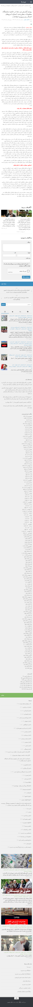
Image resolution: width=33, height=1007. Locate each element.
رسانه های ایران (26, 981)
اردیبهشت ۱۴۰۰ (28, 531)
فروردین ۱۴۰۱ (28, 511)
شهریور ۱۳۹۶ (29, 611)
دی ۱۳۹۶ (30, 604)
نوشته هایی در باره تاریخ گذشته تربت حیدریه (20, 847)
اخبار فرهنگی (14, 5)
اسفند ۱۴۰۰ (29, 513)
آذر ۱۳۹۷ (30, 584)
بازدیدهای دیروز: (28, 680)
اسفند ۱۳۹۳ (29, 666)
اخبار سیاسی (21, 5)
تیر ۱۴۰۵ (30, 420)
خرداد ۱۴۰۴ (29, 442)
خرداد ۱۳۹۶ (29, 617)
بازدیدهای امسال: (27, 687)
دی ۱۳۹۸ (30, 560)
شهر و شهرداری (26, 819)
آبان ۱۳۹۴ (29, 652)
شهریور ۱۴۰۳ (29, 458)
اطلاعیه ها (28, 782)
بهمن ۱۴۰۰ (29, 515)
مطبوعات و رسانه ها (5, 5)
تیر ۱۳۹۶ (30, 615)
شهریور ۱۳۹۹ (29, 546)
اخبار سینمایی (27, 735)
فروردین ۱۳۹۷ (28, 599)
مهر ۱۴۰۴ (29, 434)
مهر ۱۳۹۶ (29, 610)
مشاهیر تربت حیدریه (25, 833)
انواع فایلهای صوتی (25, 799)
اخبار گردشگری (26, 768)
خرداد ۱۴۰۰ (29, 529)
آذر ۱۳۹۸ (30, 562)
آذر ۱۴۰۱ (30, 496)
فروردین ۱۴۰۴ (28, 445)
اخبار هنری (30, 356)
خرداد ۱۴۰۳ (29, 464)
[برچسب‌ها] (28, 311)
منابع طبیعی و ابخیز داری (24, 840)
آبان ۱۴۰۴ (29, 432)
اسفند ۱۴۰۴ (29, 425)
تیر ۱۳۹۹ (30, 549)
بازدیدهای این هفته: (27, 683)
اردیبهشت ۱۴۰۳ (28, 465)
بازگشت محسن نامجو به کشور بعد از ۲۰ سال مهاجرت (17, 402)
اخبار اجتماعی (28, 5)
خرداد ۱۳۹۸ (29, 573)
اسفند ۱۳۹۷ (29, 579)
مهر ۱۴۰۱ (29, 500)
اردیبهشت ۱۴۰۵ (28, 423)
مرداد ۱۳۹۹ (29, 547)
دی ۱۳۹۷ (30, 582)
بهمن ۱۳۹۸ (29, 558)
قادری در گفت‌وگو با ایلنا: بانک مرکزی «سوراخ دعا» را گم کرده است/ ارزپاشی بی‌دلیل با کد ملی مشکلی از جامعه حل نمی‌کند (20, 320)
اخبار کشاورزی (26, 764)
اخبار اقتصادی (23, 315)
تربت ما (23, 2)
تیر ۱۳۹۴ (30, 659)
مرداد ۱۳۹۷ (29, 591)
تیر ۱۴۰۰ (30, 527)
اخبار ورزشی (27, 778)
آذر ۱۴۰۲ (30, 474)
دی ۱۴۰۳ (30, 451)
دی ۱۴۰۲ (30, 473)
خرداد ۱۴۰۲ (29, 485)
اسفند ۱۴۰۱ (29, 491)
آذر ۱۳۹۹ (30, 540)
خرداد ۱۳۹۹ (29, 551)
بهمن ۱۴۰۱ (29, 493)
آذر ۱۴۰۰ (30, 518)
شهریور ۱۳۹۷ (29, 589)
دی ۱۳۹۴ (30, 648)
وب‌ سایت (28, 258)
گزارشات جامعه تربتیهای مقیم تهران (20, 755)
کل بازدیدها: (29, 689)
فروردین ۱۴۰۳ (28, 467)
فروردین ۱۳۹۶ (28, 621)
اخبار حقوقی (17, 315)
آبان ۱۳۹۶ (29, 608)
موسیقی (16, 356)
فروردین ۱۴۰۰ (28, 533)
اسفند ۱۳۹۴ (29, 644)
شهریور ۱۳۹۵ (29, 633)
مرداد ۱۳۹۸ (29, 569)
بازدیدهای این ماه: (27, 685)
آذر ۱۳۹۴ (30, 650)
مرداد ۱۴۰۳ (29, 460)
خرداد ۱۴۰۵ (29, 422)
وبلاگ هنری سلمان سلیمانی (23, 991)
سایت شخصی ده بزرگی (24, 988)
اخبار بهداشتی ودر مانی (15, 327)
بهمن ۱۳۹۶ (29, 602)
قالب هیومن (9, 1002)
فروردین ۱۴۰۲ (28, 489)
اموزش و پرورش (26, 789)
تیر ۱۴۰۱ (30, 506)
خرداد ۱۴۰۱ (29, 507)
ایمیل (28, 252)
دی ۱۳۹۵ (30, 626)
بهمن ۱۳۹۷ (29, 580)
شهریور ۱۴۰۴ (29, 436)
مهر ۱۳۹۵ (29, 631)
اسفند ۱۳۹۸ (29, 557)
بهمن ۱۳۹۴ (29, 646)
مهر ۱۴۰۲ (29, 478)
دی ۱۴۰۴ (30, 429)
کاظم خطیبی (26, 19)
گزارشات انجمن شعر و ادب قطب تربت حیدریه (18, 752)
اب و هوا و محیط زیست (24, 703)
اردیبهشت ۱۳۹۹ (28, 553)
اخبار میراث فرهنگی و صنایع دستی (22, 771)
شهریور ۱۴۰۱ (29, 502)
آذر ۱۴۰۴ (30, 431)
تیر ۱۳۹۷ (30, 593)
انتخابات (28, 792)
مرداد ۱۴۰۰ (29, 526)
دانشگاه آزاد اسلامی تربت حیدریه (22, 974)
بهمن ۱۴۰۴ (29, 427)
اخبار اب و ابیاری (26, 707)
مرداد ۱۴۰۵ (29, 418)
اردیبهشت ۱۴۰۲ (28, 487)
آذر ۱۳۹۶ (30, 606)
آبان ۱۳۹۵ (29, 630)
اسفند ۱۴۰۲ (29, 469)
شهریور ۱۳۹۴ (29, 655)
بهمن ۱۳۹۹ (29, 537)
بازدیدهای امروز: (28, 676)
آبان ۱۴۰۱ (29, 498)
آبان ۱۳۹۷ (29, 586)
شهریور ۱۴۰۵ (29, 416)
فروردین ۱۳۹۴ (28, 664)
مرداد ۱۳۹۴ (29, 657)
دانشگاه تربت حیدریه (25, 970)
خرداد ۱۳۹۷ (29, 595)
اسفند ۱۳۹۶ (29, 600)
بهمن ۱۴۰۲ (29, 471)
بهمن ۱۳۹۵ (29, 624)
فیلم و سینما (27, 826)
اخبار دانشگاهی (26, 724)
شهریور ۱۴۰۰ (29, 524)
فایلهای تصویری (26, 822)
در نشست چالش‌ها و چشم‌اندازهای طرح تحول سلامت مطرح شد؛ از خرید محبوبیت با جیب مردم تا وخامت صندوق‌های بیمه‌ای (8, 222)
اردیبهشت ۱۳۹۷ (28, 597)
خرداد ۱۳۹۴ (29, 661)
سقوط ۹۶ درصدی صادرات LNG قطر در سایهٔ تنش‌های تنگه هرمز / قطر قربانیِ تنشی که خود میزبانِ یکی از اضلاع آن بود (21, 348)
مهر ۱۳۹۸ (29, 566)
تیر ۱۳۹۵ (30, 637)
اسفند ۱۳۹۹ (29, 535)
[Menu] (31, 2)
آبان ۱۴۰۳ (29, 454)
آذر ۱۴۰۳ (30, 453)
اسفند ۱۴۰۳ (29, 447)
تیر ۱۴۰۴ (30, 440)
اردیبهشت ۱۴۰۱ (28, 509)
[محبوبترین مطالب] (12, 311)
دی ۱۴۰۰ (30, 516)
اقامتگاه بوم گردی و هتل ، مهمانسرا (22, 785)
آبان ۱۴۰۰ (29, 520)
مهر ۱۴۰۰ (29, 522)
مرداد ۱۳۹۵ (29, 635)
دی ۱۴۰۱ (30, 495)
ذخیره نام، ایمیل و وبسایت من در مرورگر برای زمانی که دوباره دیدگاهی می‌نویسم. (17, 264)
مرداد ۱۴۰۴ (29, 438)
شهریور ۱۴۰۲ (29, 480)
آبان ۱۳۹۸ (29, 564)
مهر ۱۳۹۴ (29, 653)
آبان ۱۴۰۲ (29, 476)
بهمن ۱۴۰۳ (29, 449)
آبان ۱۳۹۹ (29, 542)
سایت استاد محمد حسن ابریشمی (22, 977)
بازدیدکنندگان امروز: (27, 678)
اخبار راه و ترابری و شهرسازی (23, 728)
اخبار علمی (27, 745)
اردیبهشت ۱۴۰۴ (28, 443)
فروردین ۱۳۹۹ (28, 555)
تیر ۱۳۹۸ (30, 571)
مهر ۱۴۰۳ (29, 456)
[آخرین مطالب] (5, 311)
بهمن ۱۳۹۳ (29, 668)
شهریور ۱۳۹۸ (29, 568)
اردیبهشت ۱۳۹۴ (28, 662)
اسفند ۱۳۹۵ (29, 622)
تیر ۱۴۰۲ (30, 484)
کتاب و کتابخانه (26, 829)
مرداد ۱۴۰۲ (29, 482)
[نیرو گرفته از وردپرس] (19, 1002)
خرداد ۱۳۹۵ (29, 639)
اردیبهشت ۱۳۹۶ (28, 619)
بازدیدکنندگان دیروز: (27, 681)
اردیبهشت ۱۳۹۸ (28, 575)
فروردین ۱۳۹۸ (28, 577)
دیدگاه (28, 242)
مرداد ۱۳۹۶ (29, 613)
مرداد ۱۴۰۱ (29, 504)
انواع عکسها (27, 796)
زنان (29, 812)
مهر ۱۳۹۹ (29, 544)
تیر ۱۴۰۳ (30, 462)
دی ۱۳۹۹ (30, 538)
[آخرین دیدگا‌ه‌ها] (20, 311)
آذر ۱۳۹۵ (30, 628)
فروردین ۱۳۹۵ (28, 642)
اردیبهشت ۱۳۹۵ (28, 641)
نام (15, 252)
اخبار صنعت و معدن (14, 343)
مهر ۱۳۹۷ (29, 588)
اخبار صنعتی (29, 317)
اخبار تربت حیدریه (26, 984)
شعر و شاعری (27, 815)
